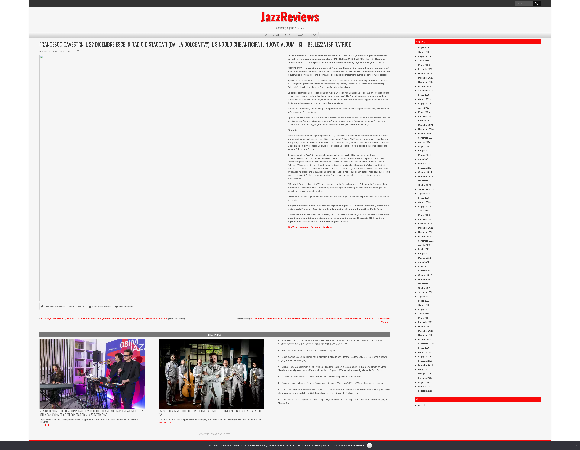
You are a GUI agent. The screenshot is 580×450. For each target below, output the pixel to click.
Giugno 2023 (424, 202)
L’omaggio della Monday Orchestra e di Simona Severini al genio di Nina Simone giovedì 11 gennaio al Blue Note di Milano (104, 318)
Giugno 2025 (424, 99)
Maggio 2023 (424, 206)
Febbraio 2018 (425, 391)
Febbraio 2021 (425, 322)
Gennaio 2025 (425, 120)
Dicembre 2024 (425, 125)
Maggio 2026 (424, 56)
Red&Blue (79, 306)
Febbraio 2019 (425, 378)
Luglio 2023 (423, 198)
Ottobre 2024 (424, 133)
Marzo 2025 (424, 112)
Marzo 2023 (424, 215)
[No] (576, 445)
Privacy (313, 34)
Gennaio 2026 (425, 73)
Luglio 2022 (423, 249)
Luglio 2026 (423, 48)
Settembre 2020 (426, 343)
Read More (44, 424)
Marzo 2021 (424, 318)
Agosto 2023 (424, 193)
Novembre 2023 (426, 180)
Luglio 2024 (423, 146)
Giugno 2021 (424, 305)
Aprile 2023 (423, 211)
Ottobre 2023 (424, 185)
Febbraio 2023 (425, 219)
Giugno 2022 (424, 253)
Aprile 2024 (423, 159)
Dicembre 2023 (425, 176)
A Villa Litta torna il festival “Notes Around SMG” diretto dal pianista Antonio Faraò (321, 376)
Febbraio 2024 (425, 168)
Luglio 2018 (423, 382)
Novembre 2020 (426, 335)
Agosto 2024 (424, 142)
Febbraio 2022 (425, 270)
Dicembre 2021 (425, 279)
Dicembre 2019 (425, 365)
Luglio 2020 (423, 348)
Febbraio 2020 (425, 361)
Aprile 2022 (423, 262)
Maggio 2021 (424, 309)
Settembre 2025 (426, 90)
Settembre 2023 (426, 189)
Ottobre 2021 (424, 288)
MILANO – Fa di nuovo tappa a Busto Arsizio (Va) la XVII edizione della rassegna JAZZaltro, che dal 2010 (210, 419)
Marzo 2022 (424, 266)
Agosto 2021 (424, 296)
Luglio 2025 (423, 95)
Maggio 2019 (424, 374)
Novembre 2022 (426, 232)
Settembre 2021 (426, 292)
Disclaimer (300, 34)
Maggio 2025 (424, 103)
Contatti (288, 34)
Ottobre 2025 (424, 86)
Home (266, 34)
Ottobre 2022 (424, 236)
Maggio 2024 (424, 155)
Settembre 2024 (426, 138)
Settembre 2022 (426, 241)
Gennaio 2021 (425, 326)
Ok (369, 445)
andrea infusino (48, 51)
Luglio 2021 (423, 301)
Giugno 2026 (424, 52)
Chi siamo (277, 34)
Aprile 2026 (423, 60)
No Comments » (127, 306)
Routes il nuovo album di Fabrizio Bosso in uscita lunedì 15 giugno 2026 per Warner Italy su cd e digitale (332, 383)
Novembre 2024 (426, 129)
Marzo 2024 (424, 163)
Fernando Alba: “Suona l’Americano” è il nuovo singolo (308, 350)
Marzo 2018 (424, 386)
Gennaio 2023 (425, 223)
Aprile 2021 (423, 313)
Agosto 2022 (424, 245)
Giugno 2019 (424, 369)
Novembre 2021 (426, 283)
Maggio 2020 (424, 356)
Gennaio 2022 (425, 275)
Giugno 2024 (424, 150)
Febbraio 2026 (425, 69)
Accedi (421, 405)
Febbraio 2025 (425, 116)
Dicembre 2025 (425, 78)
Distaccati (49, 306)
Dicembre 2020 (425, 331)
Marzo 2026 (424, 65)
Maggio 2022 (424, 258)
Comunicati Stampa (101, 306)
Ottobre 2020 (424, 339)
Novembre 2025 (426, 82)
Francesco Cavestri (64, 306)
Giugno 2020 (424, 352)
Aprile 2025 (423, 108)
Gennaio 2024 (425, 172)
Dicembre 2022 (425, 228)
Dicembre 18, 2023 (69, 51)
